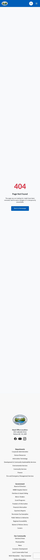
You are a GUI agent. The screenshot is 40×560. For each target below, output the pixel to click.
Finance (20, 472)
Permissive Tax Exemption (20, 514)
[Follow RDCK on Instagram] (24, 438)
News (20, 545)
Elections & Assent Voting (20, 493)
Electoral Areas (20, 538)
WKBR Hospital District (20, 490)
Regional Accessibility (20, 521)
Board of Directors (20, 486)
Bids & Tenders (20, 497)
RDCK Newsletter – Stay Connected (20, 556)
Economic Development (20, 549)
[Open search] (31, 3)
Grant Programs (20, 500)
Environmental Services (20, 466)
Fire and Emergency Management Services (19, 476)
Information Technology (20, 459)
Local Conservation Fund (20, 552)
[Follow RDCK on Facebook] (15, 438)
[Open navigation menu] (36, 3)
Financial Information (20, 507)
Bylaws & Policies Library (20, 525)
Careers (19, 528)
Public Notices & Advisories (20, 518)
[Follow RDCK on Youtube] (20, 438)
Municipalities (20, 542)
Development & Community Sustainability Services (20, 462)
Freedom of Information (20, 504)
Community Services (20, 469)
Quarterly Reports (20, 511)
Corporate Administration (20, 452)
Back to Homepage (20, 208)
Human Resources (20, 455)
